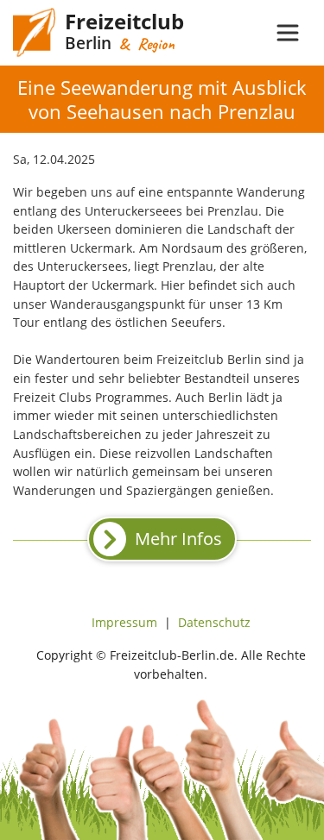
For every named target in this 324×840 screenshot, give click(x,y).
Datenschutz (214, 622)
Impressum (124, 622)
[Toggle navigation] (287, 32)
